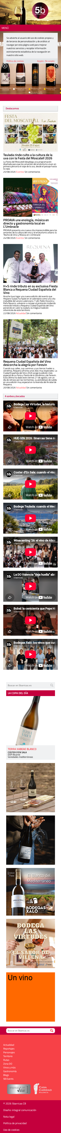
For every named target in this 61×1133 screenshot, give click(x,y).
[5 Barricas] (40, 11)
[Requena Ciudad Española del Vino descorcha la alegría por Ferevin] (30, 338)
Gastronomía (10, 1071)
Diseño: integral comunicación (19, 1110)
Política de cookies (15, 61)
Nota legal (8, 1117)
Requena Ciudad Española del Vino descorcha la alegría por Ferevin (27, 363)
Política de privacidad (15, 1123)
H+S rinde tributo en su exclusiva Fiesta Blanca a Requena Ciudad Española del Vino (30, 289)
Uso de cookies (11, 1130)
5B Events (8, 1079)
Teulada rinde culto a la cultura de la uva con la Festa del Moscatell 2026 (27, 156)
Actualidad (21, 313)
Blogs (6, 1075)
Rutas (6, 1060)
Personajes (9, 1052)
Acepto (40, 61)
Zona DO (7, 1064)
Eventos (20, 171)
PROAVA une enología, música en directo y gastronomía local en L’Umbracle (26, 223)
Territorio (8, 1056)
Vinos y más (9, 1067)
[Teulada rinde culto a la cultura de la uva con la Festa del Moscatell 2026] (30, 132)
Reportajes (8, 1048)
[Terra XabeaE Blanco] (30, 720)
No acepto (49, 61)
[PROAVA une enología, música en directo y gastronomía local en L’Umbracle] (30, 197)
